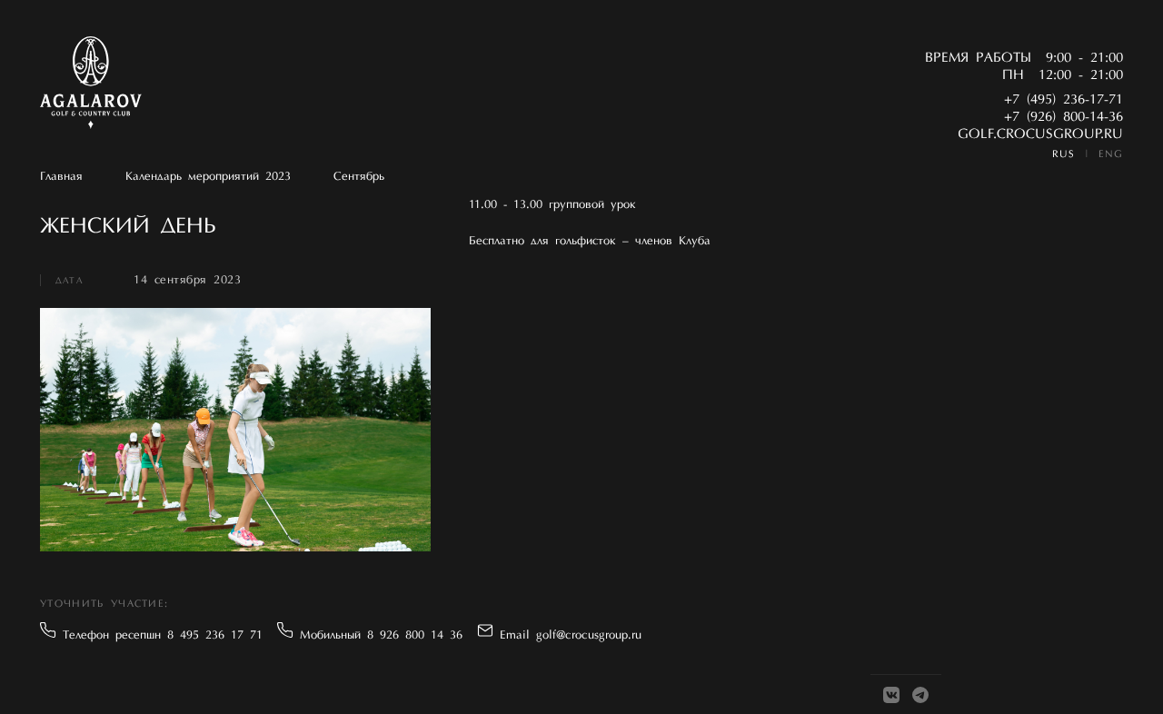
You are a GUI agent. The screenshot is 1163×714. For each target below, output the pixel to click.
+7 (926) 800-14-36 (1063, 117)
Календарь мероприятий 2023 (208, 177)
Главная (61, 177)
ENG (1110, 155)
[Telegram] (920, 695)
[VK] (891, 695)
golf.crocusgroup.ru (1040, 135)
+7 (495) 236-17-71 (1063, 100)
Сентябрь (358, 177)
